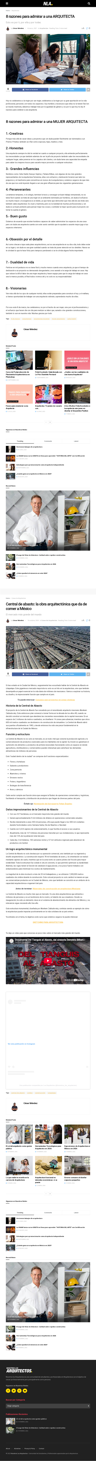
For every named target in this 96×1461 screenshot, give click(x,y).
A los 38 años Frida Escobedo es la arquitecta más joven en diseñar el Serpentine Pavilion (77, 408)
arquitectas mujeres (41, 319)
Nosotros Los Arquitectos (19, 1453)
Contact (41, 1448)
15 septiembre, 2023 (42, 377)
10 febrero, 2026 (14, 548)
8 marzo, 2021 (32, 28)
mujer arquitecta (58, 319)
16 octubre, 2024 (33, 620)
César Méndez (18, 28)
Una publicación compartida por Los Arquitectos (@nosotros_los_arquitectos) (48, 1085)
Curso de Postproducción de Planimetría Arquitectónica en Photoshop (18, 374)
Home (8, 10)
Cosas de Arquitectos (19, 598)
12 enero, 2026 (11, 1183)
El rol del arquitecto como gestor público (23, 545)
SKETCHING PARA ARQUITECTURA (48, 922)
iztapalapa (52, 1093)
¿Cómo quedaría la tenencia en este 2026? (32, 573)
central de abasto (18, 1093)
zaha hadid (71, 319)
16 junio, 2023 (40, 411)
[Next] (50, 422)
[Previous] (46, 422)
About (8, 1448)
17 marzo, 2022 (70, 414)
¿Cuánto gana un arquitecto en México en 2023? (34, 474)
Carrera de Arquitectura (18, 1173)
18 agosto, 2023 (70, 377)
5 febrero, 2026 (22, 576)
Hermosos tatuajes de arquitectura (29, 447)
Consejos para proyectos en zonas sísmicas (55, 700)
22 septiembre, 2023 (13, 380)
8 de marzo (15, 319)
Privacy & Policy (29, 1448)
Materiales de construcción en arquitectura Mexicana (56, 889)
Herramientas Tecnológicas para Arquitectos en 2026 (36, 564)
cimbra (29, 1093)
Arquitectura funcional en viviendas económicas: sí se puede (46, 1180)
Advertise (17, 1448)
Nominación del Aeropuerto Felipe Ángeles (53, 804)
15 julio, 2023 (11, 411)
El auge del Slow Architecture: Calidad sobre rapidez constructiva (40, 555)
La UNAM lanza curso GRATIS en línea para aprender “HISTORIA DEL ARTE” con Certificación (50, 456)
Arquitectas (15, 10)
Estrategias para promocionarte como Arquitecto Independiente (40, 465)
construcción (40, 1093)
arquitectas (26, 319)
